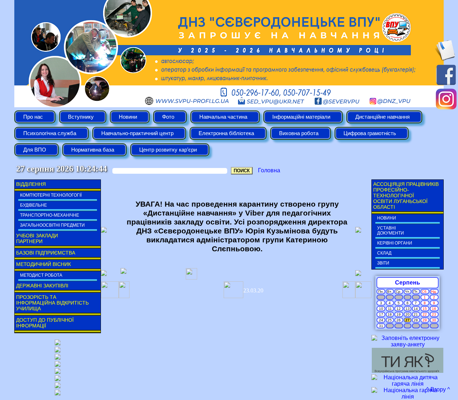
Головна (269, 170)
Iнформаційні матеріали (301, 117)
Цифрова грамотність (370, 133)
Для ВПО (34, 150)
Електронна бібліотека (226, 133)
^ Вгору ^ (438, 389)
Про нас (33, 117)
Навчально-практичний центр (137, 133)
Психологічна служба (49, 133)
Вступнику (81, 117)
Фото (168, 117)
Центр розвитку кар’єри (168, 150)
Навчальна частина (223, 117)
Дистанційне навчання (382, 117)
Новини (128, 117)
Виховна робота (298, 133)
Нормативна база (92, 150)
